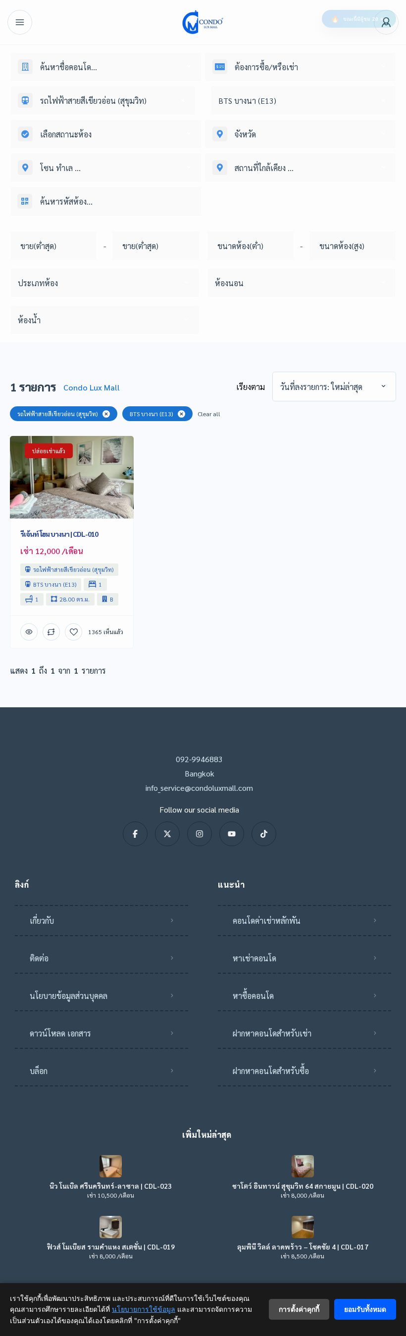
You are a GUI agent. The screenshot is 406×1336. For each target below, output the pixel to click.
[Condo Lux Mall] (203, 22)
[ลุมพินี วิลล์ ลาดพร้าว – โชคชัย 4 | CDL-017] (303, 1227)
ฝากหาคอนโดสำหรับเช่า (272, 1033)
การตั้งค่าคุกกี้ (299, 1309)
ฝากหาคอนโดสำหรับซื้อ (271, 1071)
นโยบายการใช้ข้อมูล (143, 1309)
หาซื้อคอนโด (253, 996)
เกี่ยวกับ (42, 920)
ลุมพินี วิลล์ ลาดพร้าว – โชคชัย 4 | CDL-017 (302, 1246)
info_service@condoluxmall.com (199, 787)
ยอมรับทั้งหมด (365, 1309)
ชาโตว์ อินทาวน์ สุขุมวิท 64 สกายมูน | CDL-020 (302, 1185)
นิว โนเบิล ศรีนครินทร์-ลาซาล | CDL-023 (111, 1185)
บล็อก (39, 1071)
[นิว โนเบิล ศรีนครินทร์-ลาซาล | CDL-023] (111, 1166)
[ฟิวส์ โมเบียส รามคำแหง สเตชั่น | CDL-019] (111, 1227)
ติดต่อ (39, 958)
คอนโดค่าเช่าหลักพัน (267, 920)
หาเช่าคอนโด (254, 958)
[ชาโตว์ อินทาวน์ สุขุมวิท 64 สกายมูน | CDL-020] (303, 1166)
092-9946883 (199, 759)
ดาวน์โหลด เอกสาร (60, 1033)
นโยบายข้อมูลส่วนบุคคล (68, 996)
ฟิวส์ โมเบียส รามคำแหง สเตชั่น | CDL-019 (111, 1246)
